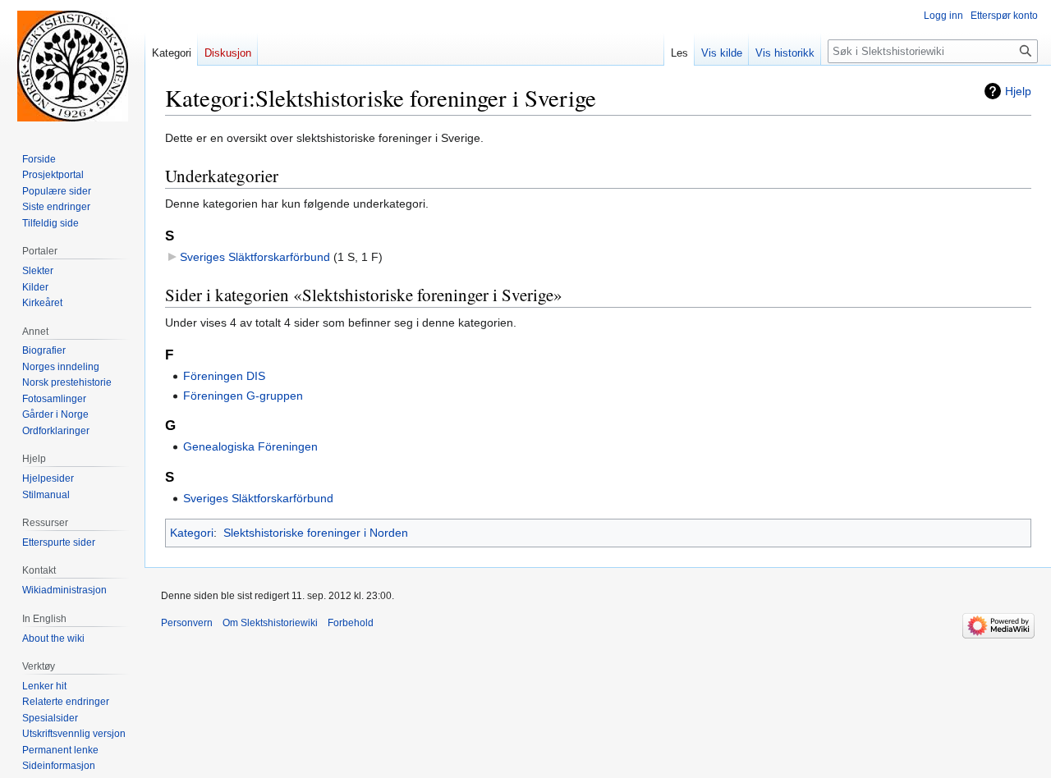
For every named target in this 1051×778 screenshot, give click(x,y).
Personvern (187, 623)
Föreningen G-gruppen (243, 395)
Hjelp (1018, 91)
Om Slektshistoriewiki (270, 623)
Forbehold (351, 623)
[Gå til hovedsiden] (72, 65)
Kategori (191, 532)
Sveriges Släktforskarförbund (255, 256)
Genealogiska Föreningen (250, 446)
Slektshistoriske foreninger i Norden (315, 532)
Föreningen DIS (224, 375)
